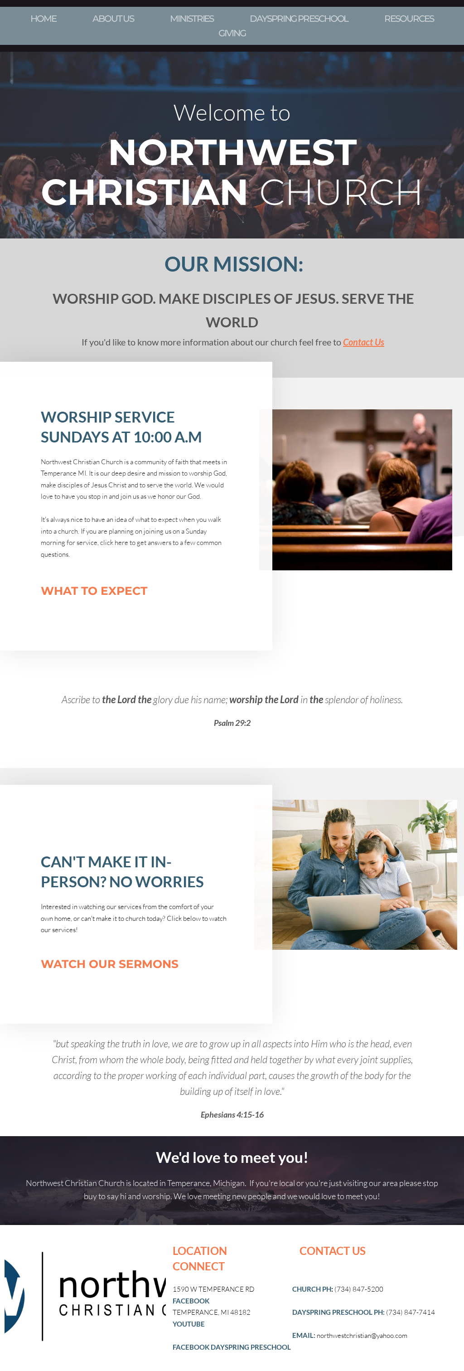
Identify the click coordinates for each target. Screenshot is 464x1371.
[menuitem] (43, 18)
